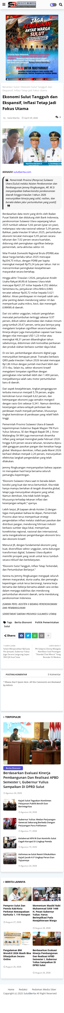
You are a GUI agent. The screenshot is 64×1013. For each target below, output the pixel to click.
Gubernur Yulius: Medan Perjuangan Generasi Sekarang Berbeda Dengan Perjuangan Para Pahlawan (36, 822)
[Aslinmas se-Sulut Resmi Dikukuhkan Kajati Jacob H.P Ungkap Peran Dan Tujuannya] (9, 858)
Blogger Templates (26, 1000)
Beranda (7, 86)
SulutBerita (30, 993)
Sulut (16, 86)
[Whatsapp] (35, 635)
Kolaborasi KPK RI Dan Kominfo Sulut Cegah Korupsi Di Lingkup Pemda (37, 840)
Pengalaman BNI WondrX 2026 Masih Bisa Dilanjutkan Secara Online (17, 955)
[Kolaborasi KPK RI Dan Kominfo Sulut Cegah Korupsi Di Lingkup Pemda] (9, 842)
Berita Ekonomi (23, 622)
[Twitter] (28, 635)
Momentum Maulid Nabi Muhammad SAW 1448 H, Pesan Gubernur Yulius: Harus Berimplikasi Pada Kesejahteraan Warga (46, 913)
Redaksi (23, 989)
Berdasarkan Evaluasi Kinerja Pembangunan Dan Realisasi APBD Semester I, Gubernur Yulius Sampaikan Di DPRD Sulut (31, 780)
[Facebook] (21, 635)
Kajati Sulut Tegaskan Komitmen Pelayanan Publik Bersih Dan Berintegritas (34, 803)
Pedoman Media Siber (44, 989)
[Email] (41, 635)
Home (11, 989)
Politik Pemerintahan (47, 622)
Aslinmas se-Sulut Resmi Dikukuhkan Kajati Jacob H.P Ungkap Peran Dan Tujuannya (37, 857)
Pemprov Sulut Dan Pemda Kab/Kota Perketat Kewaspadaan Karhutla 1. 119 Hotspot (16, 910)
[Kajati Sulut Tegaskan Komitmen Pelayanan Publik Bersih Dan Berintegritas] (9, 805)
